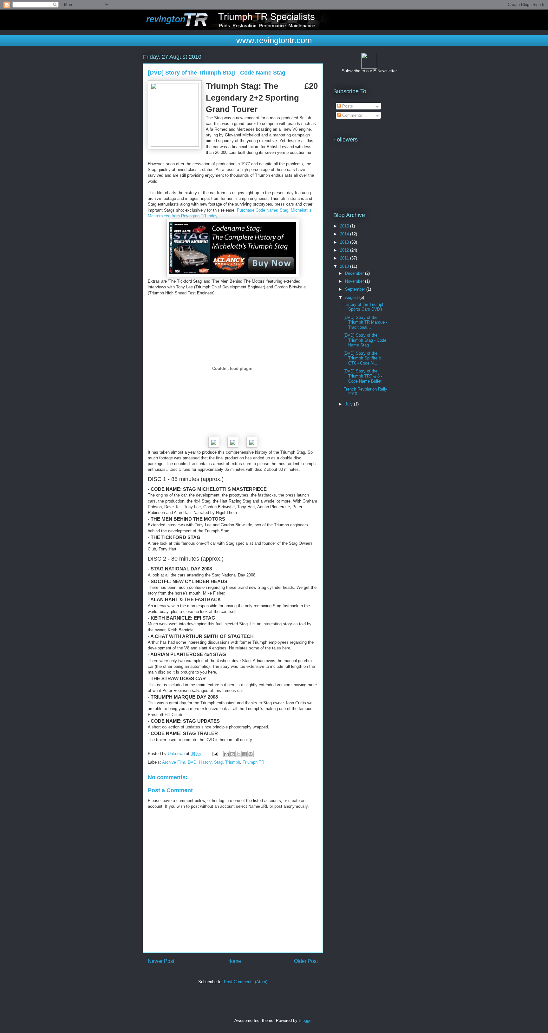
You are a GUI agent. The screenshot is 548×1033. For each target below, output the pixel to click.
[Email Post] (214, 753)
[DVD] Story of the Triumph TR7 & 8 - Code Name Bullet (362, 376)
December (355, 273)
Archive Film (173, 762)
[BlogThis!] (232, 754)
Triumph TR (253, 762)
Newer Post (161, 961)
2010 (345, 266)
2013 (345, 242)
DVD (192, 762)
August (352, 297)
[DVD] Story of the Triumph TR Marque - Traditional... (365, 322)
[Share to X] (238, 754)
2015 (345, 226)
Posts (347, 106)
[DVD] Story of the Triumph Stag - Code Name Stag (364, 340)
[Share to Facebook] (244, 754)
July (349, 404)
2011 (345, 258)
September (355, 289)
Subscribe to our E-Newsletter (369, 71)
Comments (351, 115)
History (205, 762)
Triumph (232, 762)
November (355, 281)
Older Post (306, 961)
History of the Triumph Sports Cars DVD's (363, 307)
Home (234, 961)
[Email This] (226, 754)
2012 (345, 250)
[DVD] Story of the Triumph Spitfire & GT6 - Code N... (362, 358)
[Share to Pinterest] (250, 754)
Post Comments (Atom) (245, 981)
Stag (218, 762)
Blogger (305, 1020)
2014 (345, 234)
